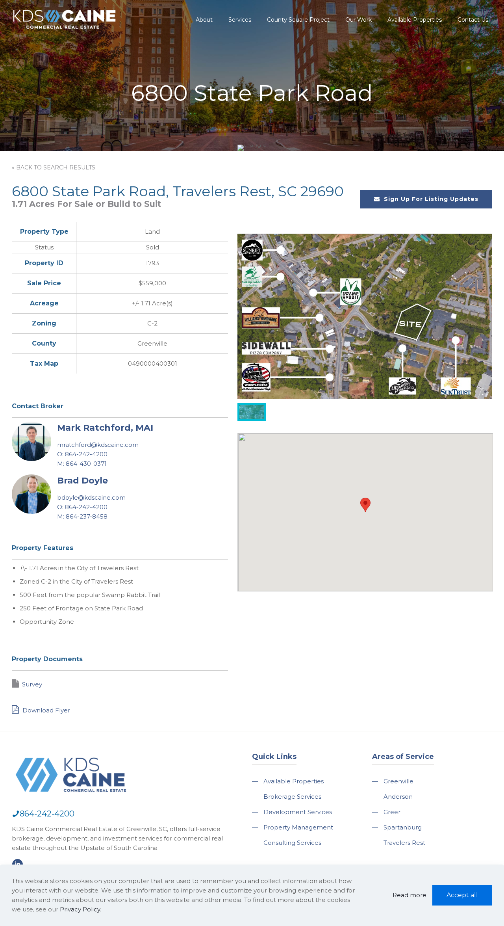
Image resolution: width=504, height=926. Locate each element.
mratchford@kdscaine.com (98, 444)
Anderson (398, 796)
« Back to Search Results (53, 167)
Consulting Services (292, 842)
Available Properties (293, 781)
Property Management (298, 827)
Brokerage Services (292, 796)
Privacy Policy (80, 909)
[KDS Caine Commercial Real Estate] (64, 33)
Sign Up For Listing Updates (431, 199)
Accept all (462, 895)
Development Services (297, 812)
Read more (409, 895)
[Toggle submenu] (204, 39)
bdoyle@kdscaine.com (91, 497)
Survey (32, 684)
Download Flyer (45, 710)
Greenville (398, 781)
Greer (392, 812)
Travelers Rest (404, 842)
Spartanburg (403, 827)
